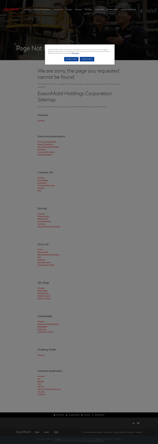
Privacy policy (75, 53)
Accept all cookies (87, 59)
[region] (80, 54)
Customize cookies (71, 59)
